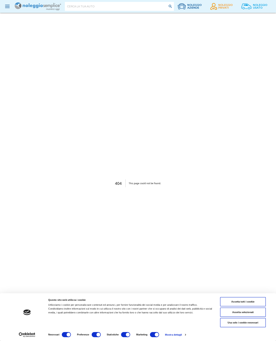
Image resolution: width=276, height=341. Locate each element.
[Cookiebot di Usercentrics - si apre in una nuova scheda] (27, 334)
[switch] (96, 334)
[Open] (170, 6)
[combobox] (117, 6)
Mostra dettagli (173, 334)
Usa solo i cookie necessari (243, 322)
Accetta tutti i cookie (242, 301)
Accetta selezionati (243, 312)
